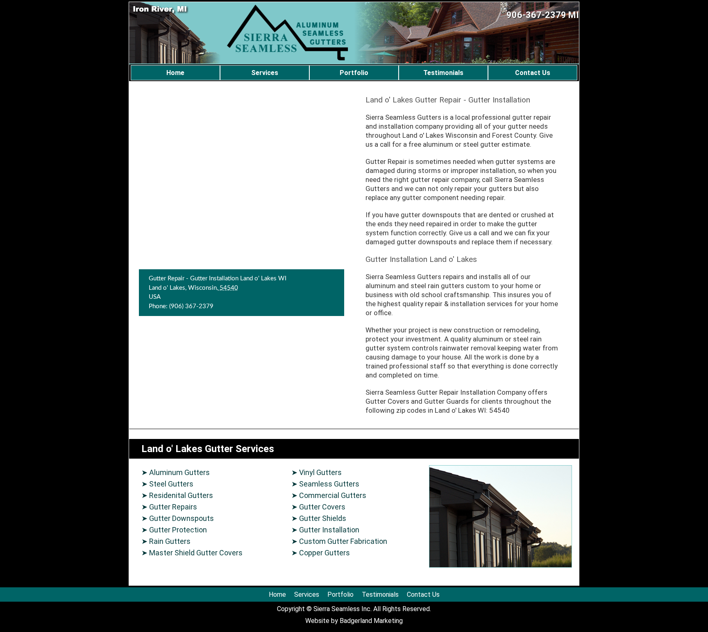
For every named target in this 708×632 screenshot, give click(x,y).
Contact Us (532, 73)
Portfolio (354, 73)
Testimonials (443, 73)
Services (264, 73)
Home (175, 73)
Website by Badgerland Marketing (354, 621)
